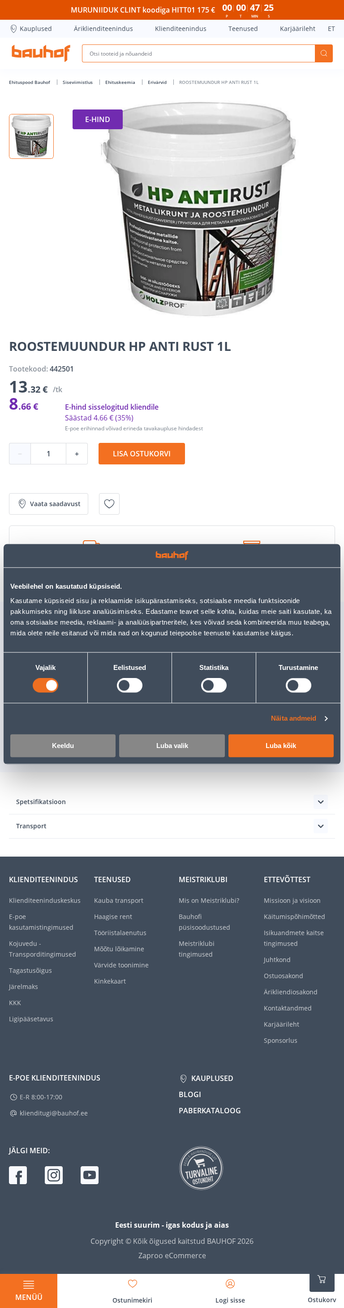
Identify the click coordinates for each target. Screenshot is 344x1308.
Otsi (324, 53)
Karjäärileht (297, 28)
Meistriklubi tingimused (197, 948)
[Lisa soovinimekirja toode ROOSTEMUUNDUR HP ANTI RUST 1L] (109, 504)
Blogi (190, 1094)
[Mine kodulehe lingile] (41, 53)
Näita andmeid (293, 718)
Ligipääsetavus (31, 1019)
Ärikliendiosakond (291, 992)
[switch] (129, 685)
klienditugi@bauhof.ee (54, 1113)
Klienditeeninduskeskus (45, 900)
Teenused (243, 28)
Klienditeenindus (180, 28)
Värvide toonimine (121, 965)
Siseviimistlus (78, 82)
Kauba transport (118, 900)
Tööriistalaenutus (120, 932)
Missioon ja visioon (292, 900)
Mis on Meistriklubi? (209, 900)
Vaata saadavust (55, 503)
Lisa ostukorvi (142, 454)
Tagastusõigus (30, 970)
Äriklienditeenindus (103, 28)
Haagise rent (113, 916)
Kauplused (36, 28)
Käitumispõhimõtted (294, 916)
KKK (15, 1002)
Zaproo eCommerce (172, 1255)
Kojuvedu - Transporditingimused (42, 948)
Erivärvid (158, 82)
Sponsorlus (280, 1040)
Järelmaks (23, 986)
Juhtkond (277, 959)
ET (331, 28)
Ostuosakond (283, 975)
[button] (31, 136)
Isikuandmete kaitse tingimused (294, 938)
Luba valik (172, 745)
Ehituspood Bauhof (30, 82)
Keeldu (63, 745)
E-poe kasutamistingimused (41, 922)
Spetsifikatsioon (41, 801)
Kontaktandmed (288, 1008)
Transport (31, 826)
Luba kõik (281, 745)
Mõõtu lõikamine (119, 949)
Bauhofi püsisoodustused (204, 922)
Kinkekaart (110, 981)
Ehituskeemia (121, 82)
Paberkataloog (210, 1111)
